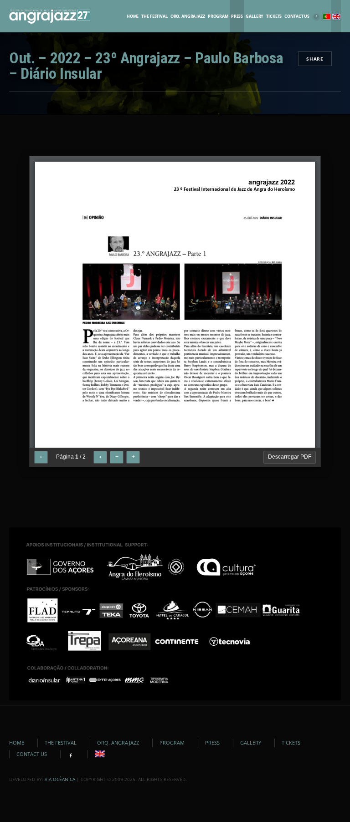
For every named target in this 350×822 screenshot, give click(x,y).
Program (218, 16)
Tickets (274, 16)
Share (315, 59)
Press (237, 16)
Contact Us (296, 16)
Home (133, 16)
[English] (336, 16)
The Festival (154, 16)
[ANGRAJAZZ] (49, 16)
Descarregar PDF (289, 457)
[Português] (326, 16)
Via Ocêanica (60, 779)
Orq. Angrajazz (187, 16)
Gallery (254, 16)
